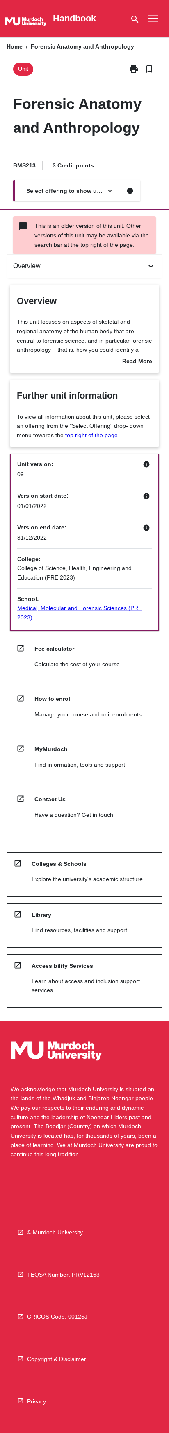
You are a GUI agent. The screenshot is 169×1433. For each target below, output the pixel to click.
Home (15, 46)
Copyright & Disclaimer (56, 1359)
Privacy (36, 1401)
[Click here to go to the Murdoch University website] (25, 23)
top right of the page (91, 435)
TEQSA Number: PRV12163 (63, 1274)
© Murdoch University (55, 1232)
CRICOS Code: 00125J (57, 1316)
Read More (137, 362)
